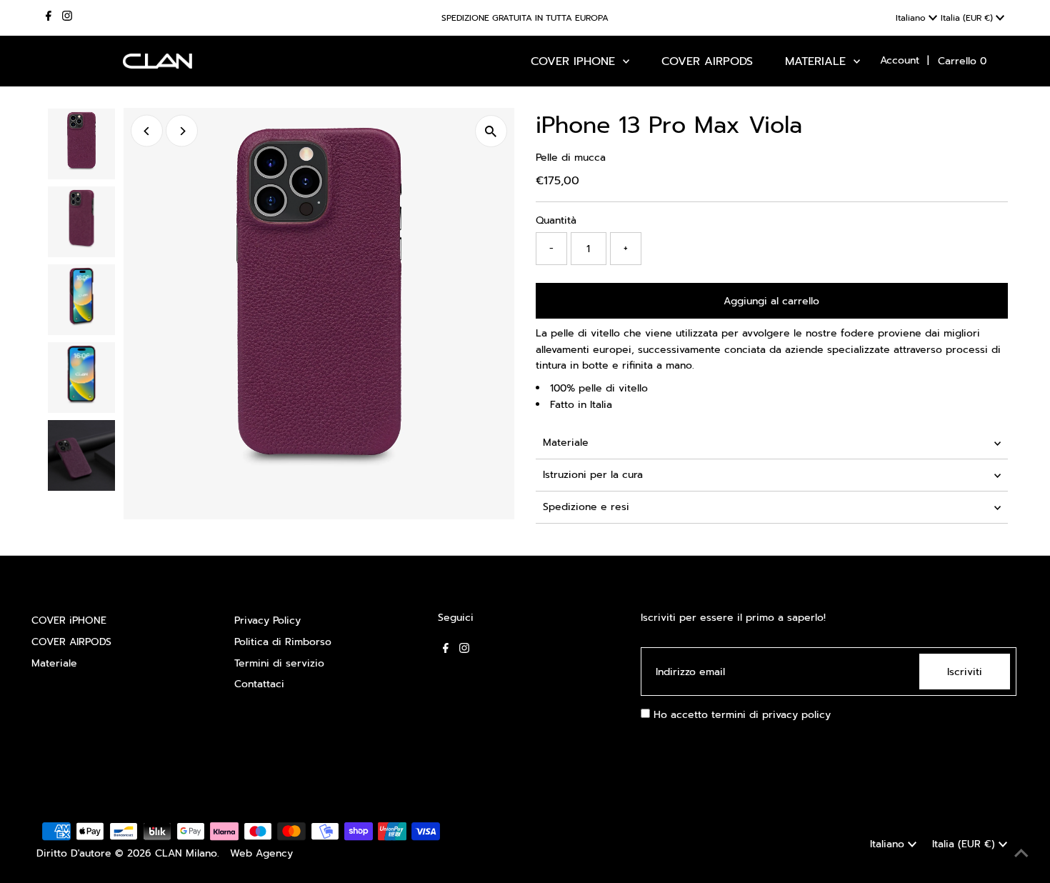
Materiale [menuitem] (817, 61)
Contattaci (259, 684)
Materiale (566, 442)
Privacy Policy (267, 620)
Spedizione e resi (586, 506)
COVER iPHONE (68, 620)
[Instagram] (67, 18)
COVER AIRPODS (71, 641)
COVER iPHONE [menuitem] (575, 61)
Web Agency (261, 853)
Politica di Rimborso (282, 641)
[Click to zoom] (491, 131)
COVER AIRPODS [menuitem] (707, 61)
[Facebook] (48, 18)
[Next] (182, 131)
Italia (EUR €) (968, 17)
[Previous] (147, 131)
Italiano (912, 17)
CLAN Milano (186, 853)
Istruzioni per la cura (593, 474)
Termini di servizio (279, 663)
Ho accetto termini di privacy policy (740, 714)
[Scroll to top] (1021, 854)
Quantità (556, 220)
